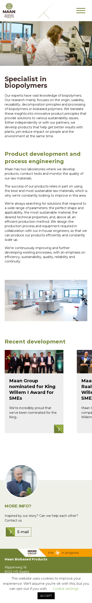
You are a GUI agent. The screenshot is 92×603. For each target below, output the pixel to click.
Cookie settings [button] (65, 588)
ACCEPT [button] (46, 595)
